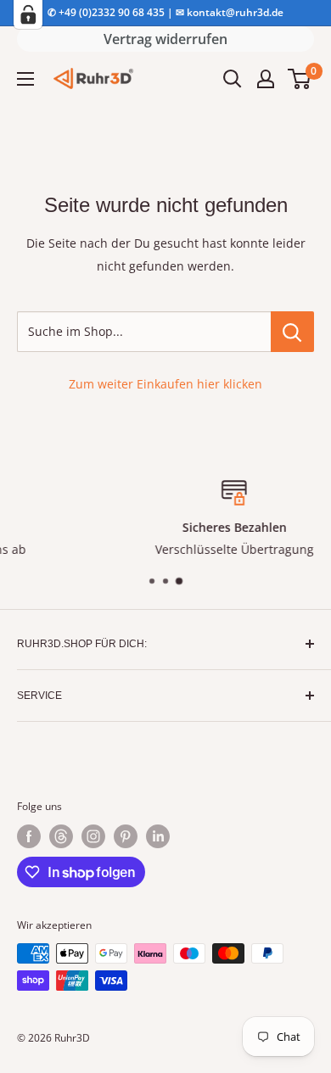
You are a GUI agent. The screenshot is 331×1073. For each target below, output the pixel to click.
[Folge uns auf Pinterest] (125, 836)
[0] (300, 79)
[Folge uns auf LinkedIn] (158, 836)
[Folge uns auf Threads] (61, 836)
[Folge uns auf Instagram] (93, 836)
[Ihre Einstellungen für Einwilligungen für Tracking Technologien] (28, 14)
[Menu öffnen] (25, 79)
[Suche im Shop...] (292, 331)
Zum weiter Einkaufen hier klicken (165, 384)
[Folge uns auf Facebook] (29, 836)
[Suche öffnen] (232, 79)
